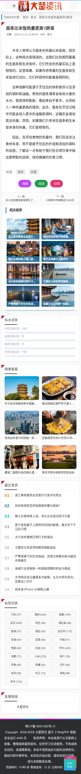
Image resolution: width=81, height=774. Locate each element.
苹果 (16, 665)
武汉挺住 (70, 758)
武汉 (16, 623)
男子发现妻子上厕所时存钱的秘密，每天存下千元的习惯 (45, 527)
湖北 (40, 631)
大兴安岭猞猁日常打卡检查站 (34, 537)
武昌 (40, 639)
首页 (25, 17)
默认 (49, 34)
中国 (65, 639)
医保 (16, 631)
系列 (16, 673)
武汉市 (65, 631)
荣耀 (40, 665)
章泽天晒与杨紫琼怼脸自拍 (58, 472)
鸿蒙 (16, 656)
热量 (34, 172)
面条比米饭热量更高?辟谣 (55, 17)
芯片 (65, 665)
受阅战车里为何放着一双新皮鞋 (23, 438)
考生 (40, 623)
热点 (33, 17)
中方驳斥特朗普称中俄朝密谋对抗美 (26, 403)
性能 (16, 648)
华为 (65, 648)
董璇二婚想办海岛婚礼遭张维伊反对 (26, 472)
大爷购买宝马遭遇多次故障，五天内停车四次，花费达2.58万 (45, 579)
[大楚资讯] (40, 6)
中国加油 (68, 761)
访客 (9, 34)
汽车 (16, 614)
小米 (40, 656)
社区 (40, 648)
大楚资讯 (22, 707)
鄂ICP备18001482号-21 (40, 726)
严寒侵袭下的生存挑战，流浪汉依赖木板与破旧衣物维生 (45, 558)
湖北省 (65, 623)
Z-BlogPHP (62, 732)
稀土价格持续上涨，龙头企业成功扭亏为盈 (42, 516)
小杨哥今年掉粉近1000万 (60, 200)
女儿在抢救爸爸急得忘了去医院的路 (25, 200)
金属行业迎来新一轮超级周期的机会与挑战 (42, 568)
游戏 (65, 673)
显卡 (16, 681)
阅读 (41, 183)
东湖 (16, 639)
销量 (65, 614)
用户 (65, 656)
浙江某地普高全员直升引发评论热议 (38, 495)
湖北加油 (76, 763)
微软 (40, 614)
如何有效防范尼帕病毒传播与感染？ (38, 505)
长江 (40, 673)
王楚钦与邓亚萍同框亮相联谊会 (35, 547)
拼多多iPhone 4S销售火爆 (32, 589)
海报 (25, 183)
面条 (21, 172)
